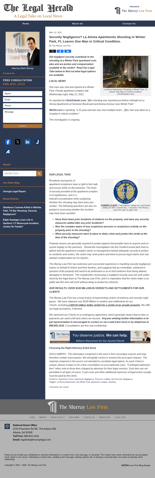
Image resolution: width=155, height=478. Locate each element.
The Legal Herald (38, 11)
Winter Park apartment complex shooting (98, 382)
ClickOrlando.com (75, 100)
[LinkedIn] (27, 142)
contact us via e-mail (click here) (109, 322)
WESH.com (55, 110)
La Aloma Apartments (66, 382)
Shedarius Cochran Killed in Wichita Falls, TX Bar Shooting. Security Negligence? (22, 210)
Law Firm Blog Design (135, 465)
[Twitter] (18, 142)
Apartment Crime (66, 379)
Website (42, 417)
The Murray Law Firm (37, 465)
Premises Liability (103, 379)
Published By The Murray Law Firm (133, 10)
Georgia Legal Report (14, 191)
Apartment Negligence (84, 379)
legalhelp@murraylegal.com (36, 439)
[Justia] (37, 142)
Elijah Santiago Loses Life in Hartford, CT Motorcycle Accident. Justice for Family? (21, 223)
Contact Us (129, 23)
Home (26, 23)
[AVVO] (8, 151)
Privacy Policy (58, 417)
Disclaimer (74, 417)
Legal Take (120, 417)
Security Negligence (124, 379)
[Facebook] (8, 142)
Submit (23, 126)
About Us (77, 23)
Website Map (104, 417)
